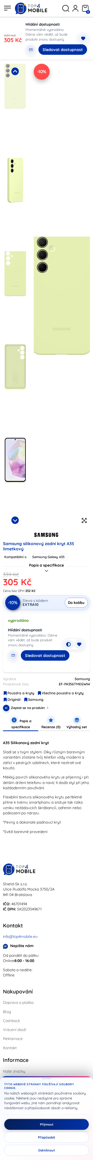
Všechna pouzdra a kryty (63, 693)
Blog (7, 1011)
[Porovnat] (68, 644)
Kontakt (10, 1047)
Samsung (35, 699)
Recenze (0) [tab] (51, 727)
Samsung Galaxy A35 (48, 557)
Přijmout (46, 1124)
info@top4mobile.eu (20, 936)
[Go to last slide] (15, 71)
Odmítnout (46, 1150)
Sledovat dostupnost (63, 49)
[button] (15, 109)
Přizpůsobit (46, 1137)
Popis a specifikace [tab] (21, 724)
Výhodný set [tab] (76, 727)
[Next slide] (15, 520)
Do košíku (76, 602)
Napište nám (21, 945)
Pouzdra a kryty (20, 693)
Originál (14, 699)
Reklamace (13, 1038)
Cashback (11, 1020)
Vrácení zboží (14, 1029)
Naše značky (14, 1071)
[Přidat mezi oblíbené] (83, 38)
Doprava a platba (18, 1002)
